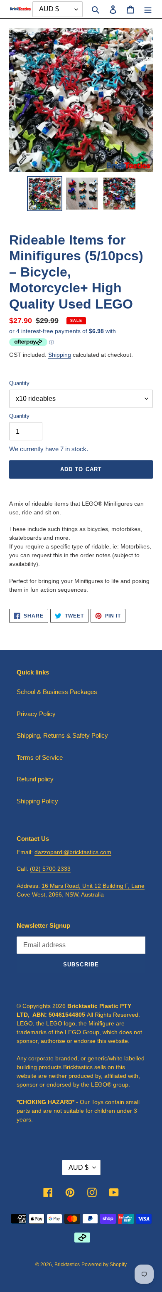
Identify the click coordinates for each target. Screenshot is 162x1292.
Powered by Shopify (104, 1264)
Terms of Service (40, 757)
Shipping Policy (37, 801)
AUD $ (78, 1167)
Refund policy (35, 779)
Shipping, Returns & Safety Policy (62, 735)
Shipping (59, 354)
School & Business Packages (57, 691)
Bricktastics (67, 1264)
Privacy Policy (36, 713)
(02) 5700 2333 (50, 868)
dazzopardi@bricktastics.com (72, 852)
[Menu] (148, 9)
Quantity (19, 383)
